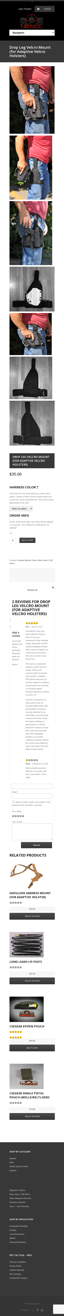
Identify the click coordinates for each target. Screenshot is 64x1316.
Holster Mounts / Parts (27, 560)
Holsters (12, 1170)
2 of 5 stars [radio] (14, 816)
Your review (17, 822)
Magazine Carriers (17, 1190)
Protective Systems (17, 1202)
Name (15, 664)
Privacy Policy (15, 1266)
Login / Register (25, 9)
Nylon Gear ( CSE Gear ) (19, 1194)
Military (12, 1238)
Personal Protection (17, 1242)
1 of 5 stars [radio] (13, 816)
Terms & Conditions (17, 1262)
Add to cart (27, 540)
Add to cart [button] (32, 1048)
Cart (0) (47, 9)
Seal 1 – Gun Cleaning (19, 1206)
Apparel (12, 1158)
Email (15, 792)
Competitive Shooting (18, 1226)
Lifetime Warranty (16, 1270)
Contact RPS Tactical (18, 1278)
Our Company (15, 1274)
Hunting (12, 1230)
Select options (32, 916)
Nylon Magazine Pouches (20, 1198)
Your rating (17, 811)
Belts (11, 1162)
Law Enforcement (16, 1234)
